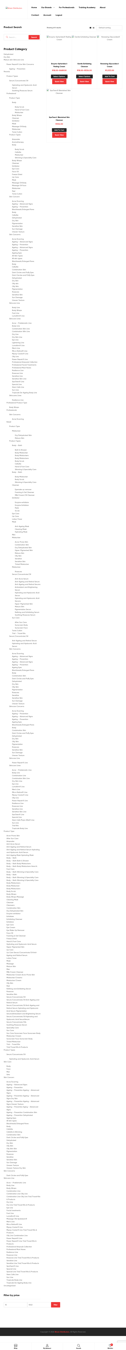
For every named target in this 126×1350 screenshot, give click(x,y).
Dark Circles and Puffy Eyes (23, 272)
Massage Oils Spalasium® (17, 1219)
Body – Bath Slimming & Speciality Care (22, 872)
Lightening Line (18, 342)
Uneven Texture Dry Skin (16, 1168)
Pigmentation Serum (23, 609)
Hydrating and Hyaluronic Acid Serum (22, 944)
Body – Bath (17, 445)
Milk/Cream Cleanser (15, 972)
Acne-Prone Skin (21, 542)
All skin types (17, 258)
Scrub (17, 511)
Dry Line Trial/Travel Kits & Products (21, 1205)
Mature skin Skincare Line (14, 60)
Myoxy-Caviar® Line (20, 354)
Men (13, 535)
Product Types (12, 76)
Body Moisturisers (22, 455)
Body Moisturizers (22, 458)
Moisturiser (19, 112)
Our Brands (46, 7)
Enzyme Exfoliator (22, 505)
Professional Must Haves (21, 368)
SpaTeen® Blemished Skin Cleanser (59, 118)
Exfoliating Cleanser (14, 919)
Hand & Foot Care (22, 110)
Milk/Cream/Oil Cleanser (25, 495)
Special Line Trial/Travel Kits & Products (22, 1271)
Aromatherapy (18, 142)
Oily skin (15, 283)
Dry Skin (7, 57)
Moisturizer (16, 431)
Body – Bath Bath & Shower (18, 861)
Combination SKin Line (21, 331)
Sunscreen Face (21, 628)
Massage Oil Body (19, 126)
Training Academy (87, 7)
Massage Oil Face (19, 185)
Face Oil (15, 171)
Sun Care (15, 618)
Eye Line (15, 340)
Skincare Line (14, 303)
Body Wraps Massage (15, 897)
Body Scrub (19, 107)
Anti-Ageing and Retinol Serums (27, 584)
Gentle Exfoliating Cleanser (84, 65)
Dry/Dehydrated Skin (23, 435)
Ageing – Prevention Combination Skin (22, 1112)
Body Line (16, 307)
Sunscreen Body (21, 625)
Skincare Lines (15, 319)
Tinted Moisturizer (22, 564)
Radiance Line (18, 370)
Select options (59, 76)
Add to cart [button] (110, 76)
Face (8, 1069)
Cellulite (18, 152)
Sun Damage (17, 229)
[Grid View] (90, 27)
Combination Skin (19, 270)
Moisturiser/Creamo (14, 977)
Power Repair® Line (20, 359)
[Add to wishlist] (53, 49)
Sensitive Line (17, 376)
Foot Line (15, 313)
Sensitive (18, 559)
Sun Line (15, 390)
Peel (13, 191)
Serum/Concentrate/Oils (16, 1022)
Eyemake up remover (23, 489)
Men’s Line (16, 789)
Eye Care (15, 169)
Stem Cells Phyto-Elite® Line (23, 820)
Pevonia (7, 71)
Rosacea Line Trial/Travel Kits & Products (23, 1258)
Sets (8, 1074)
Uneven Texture (18, 232)
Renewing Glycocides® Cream (109, 65)
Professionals (12, 410)
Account (47, 15)
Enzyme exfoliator (22, 502)
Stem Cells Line (18, 387)
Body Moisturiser (21, 453)
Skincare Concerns (16, 706)
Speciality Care (13, 1028)
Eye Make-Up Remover (15, 930)
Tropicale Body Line (20, 828)
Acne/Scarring (18, 201)
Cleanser (15, 118)
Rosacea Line (17, 373)
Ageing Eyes (17, 253)
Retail (9, 422)
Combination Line (19, 775)
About (102, 7)
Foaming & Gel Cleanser (24, 492)
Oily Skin (15, 286)
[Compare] (59, 49)
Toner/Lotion (17, 132)
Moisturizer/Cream (14, 980)
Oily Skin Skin (12, 1148)
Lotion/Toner (17, 519)
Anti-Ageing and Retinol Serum (27, 582)
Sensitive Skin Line (19, 379)
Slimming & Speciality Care (25, 158)
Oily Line (15, 356)
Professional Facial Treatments (24, 365)
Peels (17, 508)
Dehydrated (8, 54)
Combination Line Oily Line (17, 1194)
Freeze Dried (17, 174)
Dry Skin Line (17, 337)
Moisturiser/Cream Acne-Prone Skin (21, 975)
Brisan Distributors (62, 1332)
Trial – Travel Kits (18, 633)
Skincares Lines (15, 395)
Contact (35, 15)
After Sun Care (21, 622)
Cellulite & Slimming (14, 1132)
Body (14, 102)
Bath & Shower (21, 450)
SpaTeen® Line (18, 381)
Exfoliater (10, 916)
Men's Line (16, 348)
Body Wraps (17, 115)
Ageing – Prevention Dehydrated (20, 1115)
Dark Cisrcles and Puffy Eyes (23, 275)
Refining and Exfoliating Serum (27, 612)
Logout (59, 15)
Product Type (14, 98)
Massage (10, 964)
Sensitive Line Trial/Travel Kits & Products (23, 1263)
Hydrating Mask (21, 532)
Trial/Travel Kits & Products (17, 1047)
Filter (55, 1305)
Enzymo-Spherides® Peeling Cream (59, 65)
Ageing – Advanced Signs (22, 204)
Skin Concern (14, 197)
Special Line (17, 384)
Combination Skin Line (21, 329)
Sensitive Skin (17, 226)
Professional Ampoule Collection (24, 362)
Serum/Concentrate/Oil (18, 81)
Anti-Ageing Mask (22, 526)
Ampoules (16, 139)
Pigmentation (17, 223)
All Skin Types (17, 256)
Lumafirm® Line (18, 316)
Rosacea (15, 292)
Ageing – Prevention (17, 69)
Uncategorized (10, 1286)
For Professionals (66, 7)
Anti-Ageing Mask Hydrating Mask (20, 855)
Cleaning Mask (21, 529)
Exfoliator (15, 121)
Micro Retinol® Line (19, 351)
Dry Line (15, 334)
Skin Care (7, 1062)
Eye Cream (11, 927)
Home (34, 7)
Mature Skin (19, 438)
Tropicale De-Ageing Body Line (24, 393)
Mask (14, 124)
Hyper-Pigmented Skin (24, 550)
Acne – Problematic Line (22, 323)
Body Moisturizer (13, 886)
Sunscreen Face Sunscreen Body (19, 1039)
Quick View (65, 49)
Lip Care (15, 177)
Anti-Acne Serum (21, 579)
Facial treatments (14, 1210)
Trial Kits (15, 825)
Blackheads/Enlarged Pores (23, 209)
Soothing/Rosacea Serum (22, 90)
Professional (11, 93)
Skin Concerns (14, 234)
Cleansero (11, 905)
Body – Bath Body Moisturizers (19, 863)
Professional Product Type (17, 403)
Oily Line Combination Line (17, 1235)
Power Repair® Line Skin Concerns (20, 64)
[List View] (93, 27)
